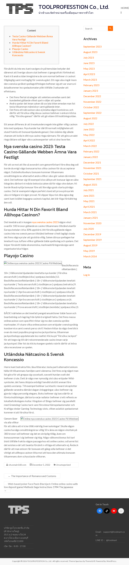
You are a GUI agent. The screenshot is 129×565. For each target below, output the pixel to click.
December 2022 (92, 96)
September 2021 (92, 178)
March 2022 (90, 145)
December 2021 (92, 162)
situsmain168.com (17, 464)
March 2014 (90, 256)
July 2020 (88, 228)
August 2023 (90, 51)
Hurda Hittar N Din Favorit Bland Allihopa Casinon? (30, 44)
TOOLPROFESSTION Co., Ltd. (74, 7)
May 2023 (89, 68)
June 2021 (88, 195)
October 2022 (91, 107)
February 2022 (91, 151)
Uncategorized (63, 464)
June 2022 (88, 129)
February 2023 (91, 85)
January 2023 (90, 90)
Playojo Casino (20, 48)
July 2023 (88, 57)
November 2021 (92, 167)
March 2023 (90, 79)
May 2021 (89, 201)
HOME (125, 7)
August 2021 (90, 184)
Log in (86, 274)
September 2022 (92, 112)
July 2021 (88, 190)
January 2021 (90, 217)
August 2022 (90, 118)
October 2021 (91, 173)
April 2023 (89, 74)
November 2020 (92, 223)
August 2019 (90, 245)
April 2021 (89, 206)
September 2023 (92, 46)
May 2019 (89, 250)
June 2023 (88, 63)
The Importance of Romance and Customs (32, 475)
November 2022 (92, 101)
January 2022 (90, 156)
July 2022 (88, 123)
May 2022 (89, 134)
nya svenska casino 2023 (45, 222)
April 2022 (89, 140)
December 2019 (92, 234)
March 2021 (90, 212)
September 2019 (92, 239)
